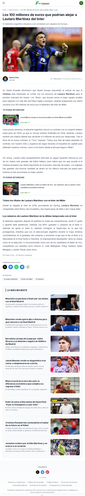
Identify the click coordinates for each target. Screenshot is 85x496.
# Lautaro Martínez (11, 279)
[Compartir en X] (5, 267)
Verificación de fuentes (38, 485)
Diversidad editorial (20, 485)
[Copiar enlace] (28, 267)
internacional (13, 10)
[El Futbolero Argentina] (42, 3)
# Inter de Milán (26, 279)
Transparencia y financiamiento (60, 485)
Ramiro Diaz (14, 77)
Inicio (4, 10)
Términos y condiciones (16, 482)
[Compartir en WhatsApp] (16, 267)
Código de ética (52, 482)
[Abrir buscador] (81, 3)
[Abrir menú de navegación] (4, 3)
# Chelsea (39, 279)
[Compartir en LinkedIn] (22, 267)
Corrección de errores (69, 482)
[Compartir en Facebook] (10, 267)
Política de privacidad (36, 482)
